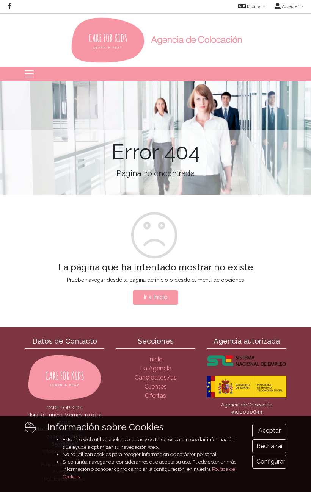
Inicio (155, 359)
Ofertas (155, 395)
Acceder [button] (290, 6)
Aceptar (269, 430)
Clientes (156, 386)
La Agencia (155, 368)
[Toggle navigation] (29, 74)
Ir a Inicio (155, 297)
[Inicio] (155, 37)
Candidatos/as (156, 377)
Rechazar (269, 446)
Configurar (270, 461)
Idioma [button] (254, 6)
